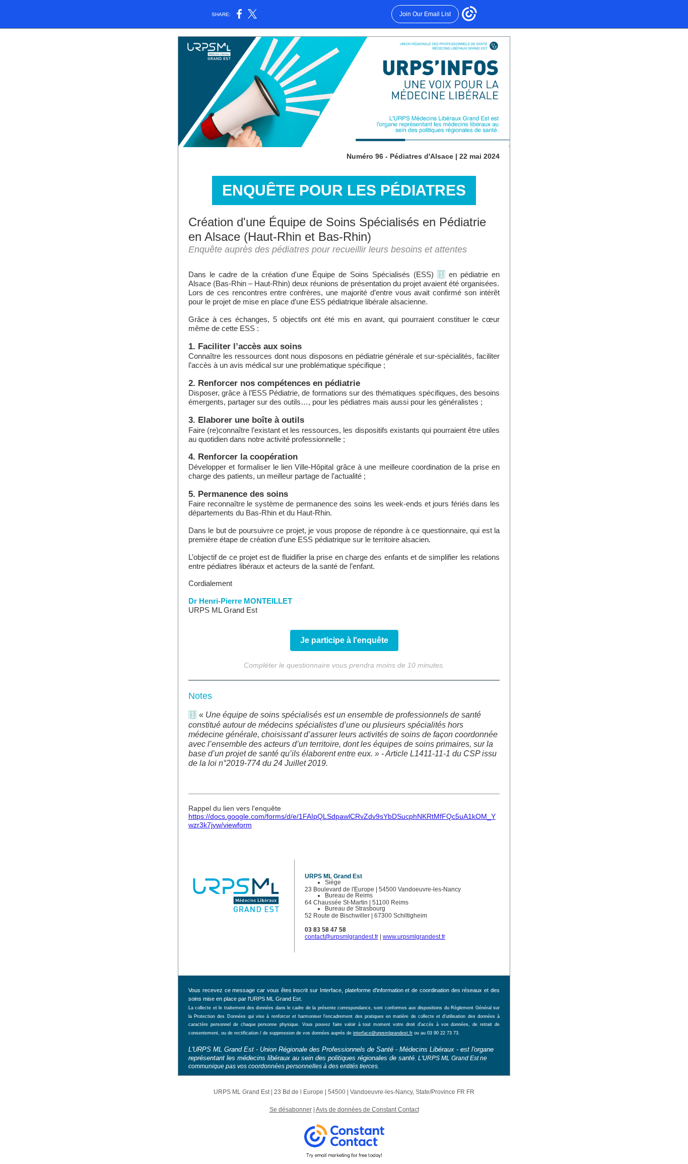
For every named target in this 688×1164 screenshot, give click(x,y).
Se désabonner (290, 1109)
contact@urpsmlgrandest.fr (341, 936)
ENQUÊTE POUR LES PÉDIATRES (344, 190)
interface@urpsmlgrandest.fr (382, 1033)
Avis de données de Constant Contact (367, 1109)
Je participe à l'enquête (344, 640)
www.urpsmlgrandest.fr (414, 936)
